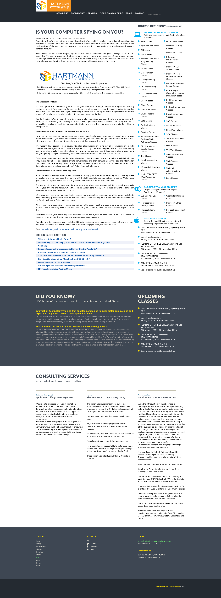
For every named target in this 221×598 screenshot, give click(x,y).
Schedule (39, 549)
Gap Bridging (78, 13)
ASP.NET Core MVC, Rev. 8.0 (154, 263)
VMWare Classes (174, 150)
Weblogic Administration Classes (173, 171)
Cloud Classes (147, 105)
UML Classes (172, 146)
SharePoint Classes (174, 130)
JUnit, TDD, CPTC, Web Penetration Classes (149, 177)
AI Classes (145, 50)
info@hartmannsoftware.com (158, 541)
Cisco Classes (147, 101)
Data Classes (146, 121)
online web (93, 229)
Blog (37, 557)
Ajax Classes (146, 54)
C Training (42, 246)
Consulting (62, 13)
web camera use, (62, 229)
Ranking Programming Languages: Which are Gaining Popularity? (67, 249)
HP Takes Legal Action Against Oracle (55, 269)
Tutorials (38, 555)
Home (38, 541)
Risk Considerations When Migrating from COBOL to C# (64, 259)
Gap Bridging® (41, 546)
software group (168, 586)
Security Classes (173, 126)
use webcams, (47, 229)
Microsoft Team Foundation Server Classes (174, 76)
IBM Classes (146, 156)
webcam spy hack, (79, 229)
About (129, 13)
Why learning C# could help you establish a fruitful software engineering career (74, 242)
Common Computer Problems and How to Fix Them (61, 252)
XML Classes (172, 178)
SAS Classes (171, 121)
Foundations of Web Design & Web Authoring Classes (150, 139)
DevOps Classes (148, 132)
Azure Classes (147, 68)
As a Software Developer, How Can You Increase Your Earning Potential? (71, 256)
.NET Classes (146, 41)
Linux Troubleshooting (151, 237)
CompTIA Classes (148, 109)
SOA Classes (172, 134)
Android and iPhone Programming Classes (150, 61)
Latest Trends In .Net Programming (54, 262)
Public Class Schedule (111, 13)
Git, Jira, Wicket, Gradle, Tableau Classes (148, 149)
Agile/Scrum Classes (150, 46)
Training (92, 13)
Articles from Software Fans (72, 39)
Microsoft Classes (174, 53)
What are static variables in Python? (54, 239)
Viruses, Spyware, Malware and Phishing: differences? (62, 266)
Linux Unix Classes (174, 41)
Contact (139, 13)
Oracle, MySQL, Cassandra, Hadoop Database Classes (175, 93)
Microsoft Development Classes (172, 60)
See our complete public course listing (158, 270)
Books (38, 566)
